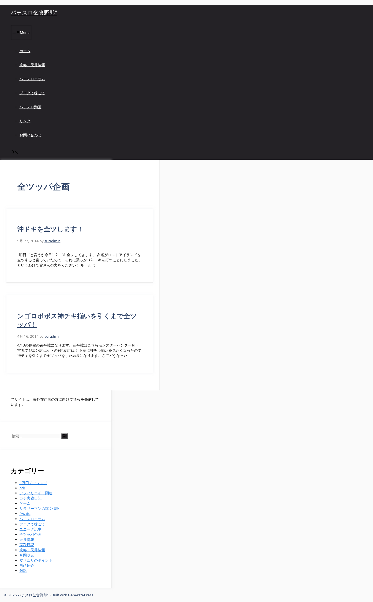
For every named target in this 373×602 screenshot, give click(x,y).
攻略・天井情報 (32, 64)
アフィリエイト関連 (35, 492)
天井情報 (26, 539)
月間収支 (26, 555)
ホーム (24, 50)
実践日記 (26, 544)
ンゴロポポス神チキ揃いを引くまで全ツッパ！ (77, 320)
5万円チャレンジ (33, 482)
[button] (14, 152)
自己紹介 (26, 565)
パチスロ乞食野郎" (34, 12)
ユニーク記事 (30, 529)
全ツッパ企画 (30, 534)
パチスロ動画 (30, 106)
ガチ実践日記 (30, 498)
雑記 (23, 570)
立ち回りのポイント (35, 560)
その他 (24, 513)
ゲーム (24, 503)
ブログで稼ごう (32, 92)
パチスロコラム (32, 78)
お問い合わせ (30, 134)
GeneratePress (80, 595)
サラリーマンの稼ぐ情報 (39, 508)
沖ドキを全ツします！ (50, 228)
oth (22, 487)
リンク (24, 120)
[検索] (64, 436)
